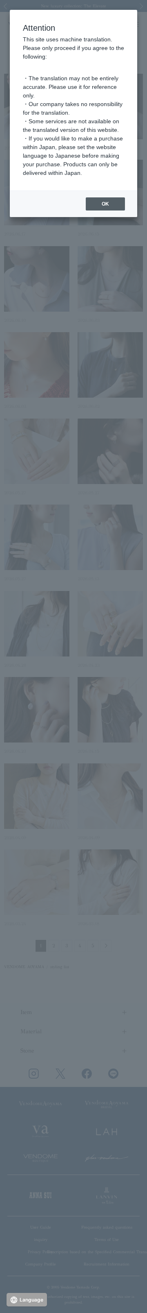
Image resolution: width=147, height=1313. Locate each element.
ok (105, 204)
